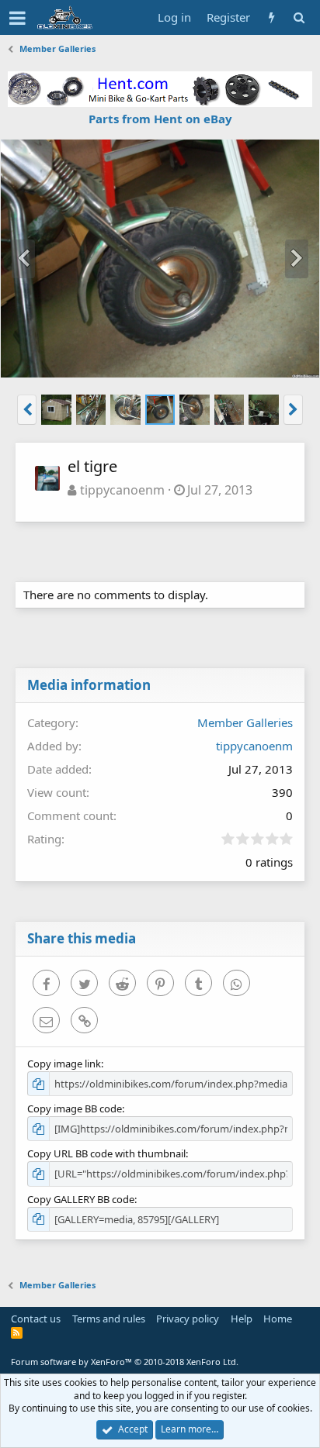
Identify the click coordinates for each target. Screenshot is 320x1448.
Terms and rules (108, 1319)
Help (241, 1319)
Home (277, 1319)
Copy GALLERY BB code (80, 1199)
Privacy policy (187, 1319)
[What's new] (271, 17)
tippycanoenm (122, 489)
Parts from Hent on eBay (160, 118)
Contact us (36, 1319)
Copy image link (64, 1063)
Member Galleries (245, 722)
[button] (17, 17)
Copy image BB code (74, 1108)
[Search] (298, 17)
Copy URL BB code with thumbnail (106, 1153)
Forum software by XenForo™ (124, 1361)
